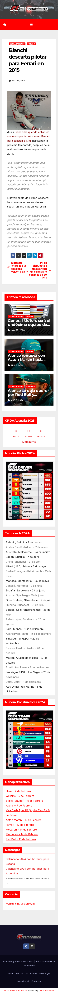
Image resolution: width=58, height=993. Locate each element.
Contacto (36, 981)
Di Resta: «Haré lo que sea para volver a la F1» (19, 267)
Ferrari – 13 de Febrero (20, 824)
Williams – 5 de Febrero (20, 796)
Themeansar (29, 965)
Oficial (29, 316)
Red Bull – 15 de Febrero (21, 839)
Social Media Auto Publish (15, 990)
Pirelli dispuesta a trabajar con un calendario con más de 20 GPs (38, 270)
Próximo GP (22, 973)
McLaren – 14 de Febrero (21, 829)
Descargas (44, 973)
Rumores (30, 386)
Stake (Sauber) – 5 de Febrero (24, 800)
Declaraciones (17, 44)
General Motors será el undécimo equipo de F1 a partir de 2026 (29, 324)
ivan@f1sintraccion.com (20, 903)
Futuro (31, 44)
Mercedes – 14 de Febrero (22, 834)
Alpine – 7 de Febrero (19, 805)
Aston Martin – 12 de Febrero (24, 820)
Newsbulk (47, 961)
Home (11, 973)
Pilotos (33, 973)
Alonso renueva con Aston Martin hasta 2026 (26, 359)
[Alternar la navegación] (31, 24)
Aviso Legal (23, 981)
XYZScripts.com (47, 990)
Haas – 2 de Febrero (18, 791)
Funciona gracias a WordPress (18, 961)
